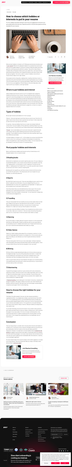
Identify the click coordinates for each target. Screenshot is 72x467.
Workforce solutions (28, 429)
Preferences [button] (57, 460)
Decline (55, 463)
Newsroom (15, 436)
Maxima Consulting (11, 280)
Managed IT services (29, 432)
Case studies (15, 434)
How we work (31, 2)
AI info (14, 439)
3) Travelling (50, 98)
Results (36, 2)
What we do (24, 2)
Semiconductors (41, 439)
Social (8, 130)
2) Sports (49, 96)
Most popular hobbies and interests (55, 93)
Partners (40, 2)
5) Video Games (50, 101)
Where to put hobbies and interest (55, 90)
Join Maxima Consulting (52, 110)
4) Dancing (49, 99)
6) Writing (49, 102)
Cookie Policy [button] (61, 459)
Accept (65, 463)
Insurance (40, 436)
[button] (25, 2)
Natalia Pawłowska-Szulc (34, 397)
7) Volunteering (50, 104)
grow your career (17, 343)
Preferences (46, 463)
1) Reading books (51, 95)
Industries (40, 427)
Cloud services (28, 431)
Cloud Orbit (27, 436)
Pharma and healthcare (42, 437)
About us (14, 427)
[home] (4, 2)
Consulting (27, 434)
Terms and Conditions (56, 437)
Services (26, 427)
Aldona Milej (54, 397)
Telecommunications (41, 441)
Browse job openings (29, 356)
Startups (39, 434)
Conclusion (49, 108)
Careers (14, 429)
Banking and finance (41, 432)
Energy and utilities (41, 431)
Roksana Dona (10, 397)
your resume (10, 65)
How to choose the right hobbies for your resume (56, 106)
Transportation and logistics (43, 429)
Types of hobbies (51, 92)
